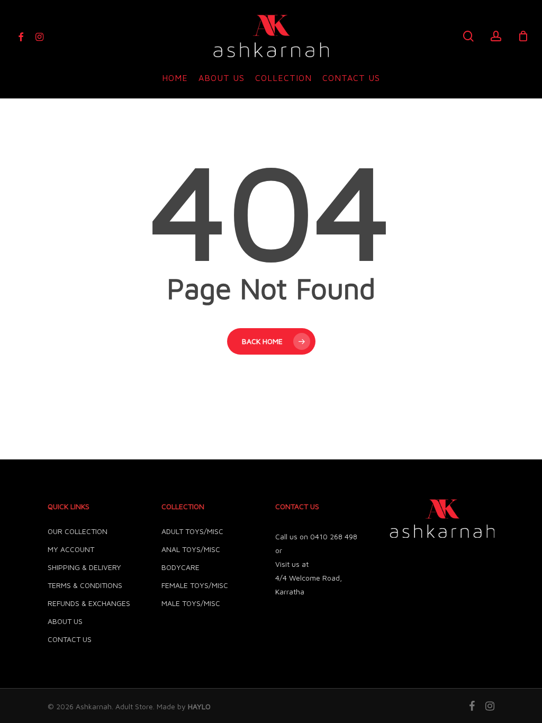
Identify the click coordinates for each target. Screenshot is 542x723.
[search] (468, 36)
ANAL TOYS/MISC (190, 549)
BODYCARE (180, 567)
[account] (496, 36)
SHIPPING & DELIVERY (84, 567)
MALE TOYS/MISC (190, 603)
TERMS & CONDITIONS (85, 585)
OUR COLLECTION (77, 531)
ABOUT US (65, 621)
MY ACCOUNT (71, 549)
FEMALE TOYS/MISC (194, 585)
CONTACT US (70, 639)
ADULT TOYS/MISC (192, 531)
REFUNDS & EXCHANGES (89, 603)
